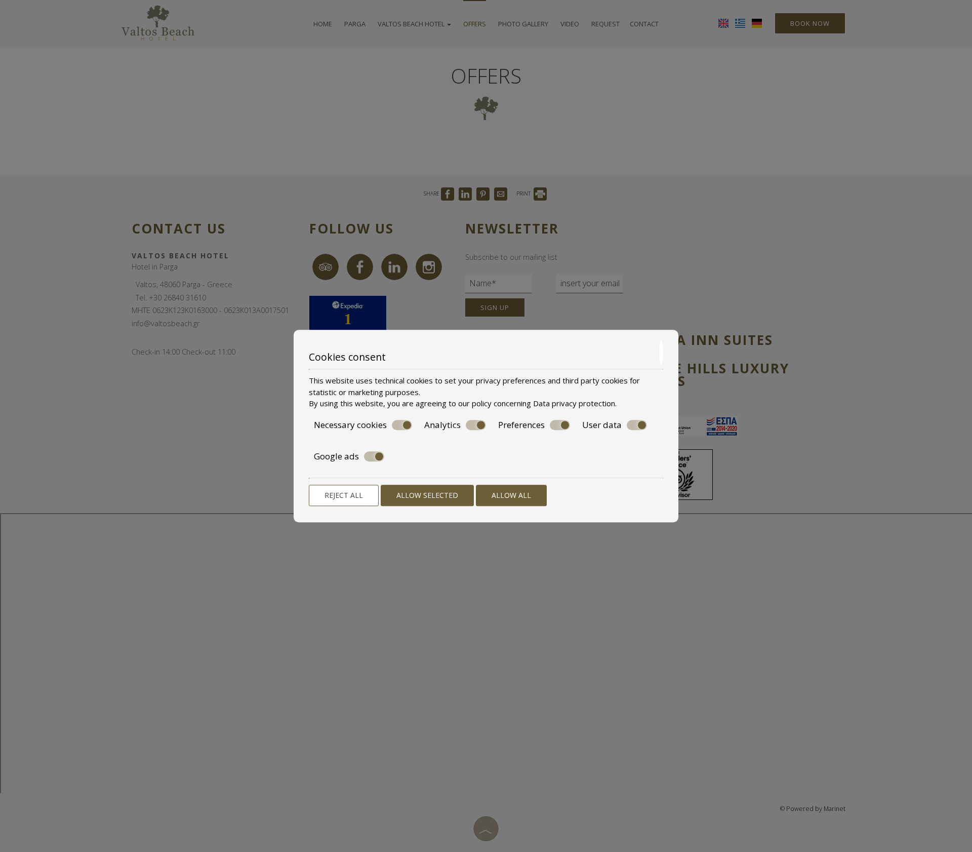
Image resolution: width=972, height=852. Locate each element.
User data (602, 425)
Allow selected (427, 495)
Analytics (442, 425)
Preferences (521, 425)
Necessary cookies (350, 425)
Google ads (336, 456)
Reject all (344, 495)
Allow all (511, 495)
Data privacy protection (574, 403)
